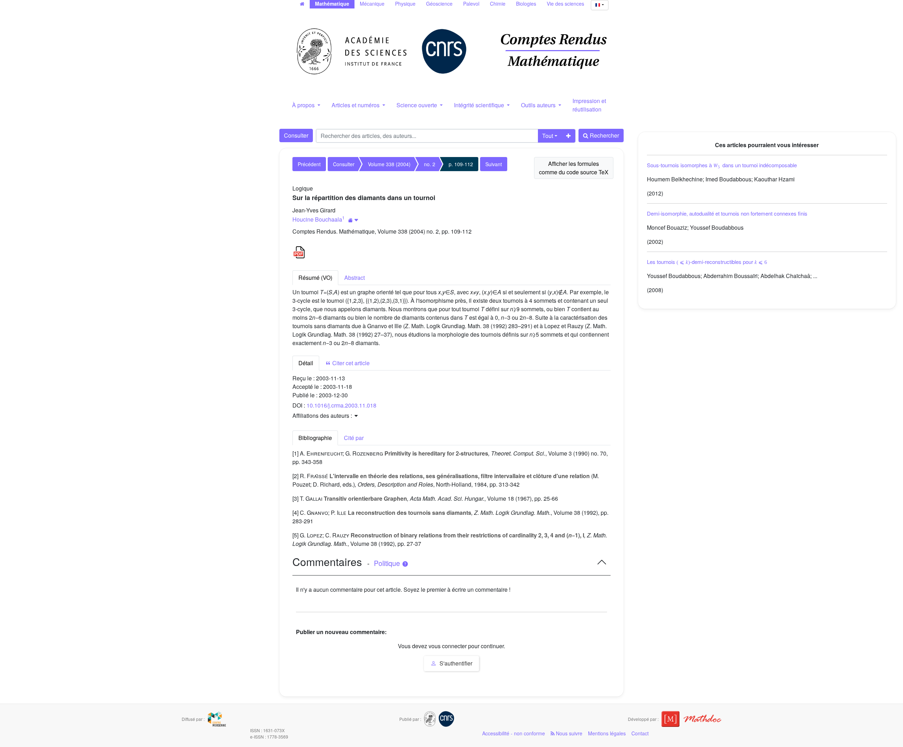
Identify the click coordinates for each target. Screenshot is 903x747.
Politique (388, 563)
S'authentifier (455, 663)
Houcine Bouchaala (317, 219)
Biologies (526, 3)
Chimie (497, 3)
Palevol (471, 3)
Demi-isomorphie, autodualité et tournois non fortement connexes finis (727, 213)
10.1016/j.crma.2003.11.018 (341, 405)
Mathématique (332, 3)
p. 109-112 (461, 164)
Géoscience (439, 3)
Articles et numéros (356, 105)
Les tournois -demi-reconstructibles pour (707, 261)
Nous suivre (568, 733)
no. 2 (429, 164)
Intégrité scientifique (479, 105)
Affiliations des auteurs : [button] (322, 415)
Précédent (309, 164)
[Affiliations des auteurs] (353, 220)
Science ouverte (417, 105)
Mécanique (372, 3)
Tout (547, 136)
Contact (640, 733)
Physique (405, 3)
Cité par (354, 438)
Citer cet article (350, 363)
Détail (305, 363)
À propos (304, 105)
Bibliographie (315, 438)
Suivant (493, 164)
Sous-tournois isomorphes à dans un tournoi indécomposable (722, 165)
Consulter (296, 135)
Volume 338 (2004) (389, 164)
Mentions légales (607, 733)
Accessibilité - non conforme (513, 733)
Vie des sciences (565, 3)
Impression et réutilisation (589, 105)
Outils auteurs (539, 105)
